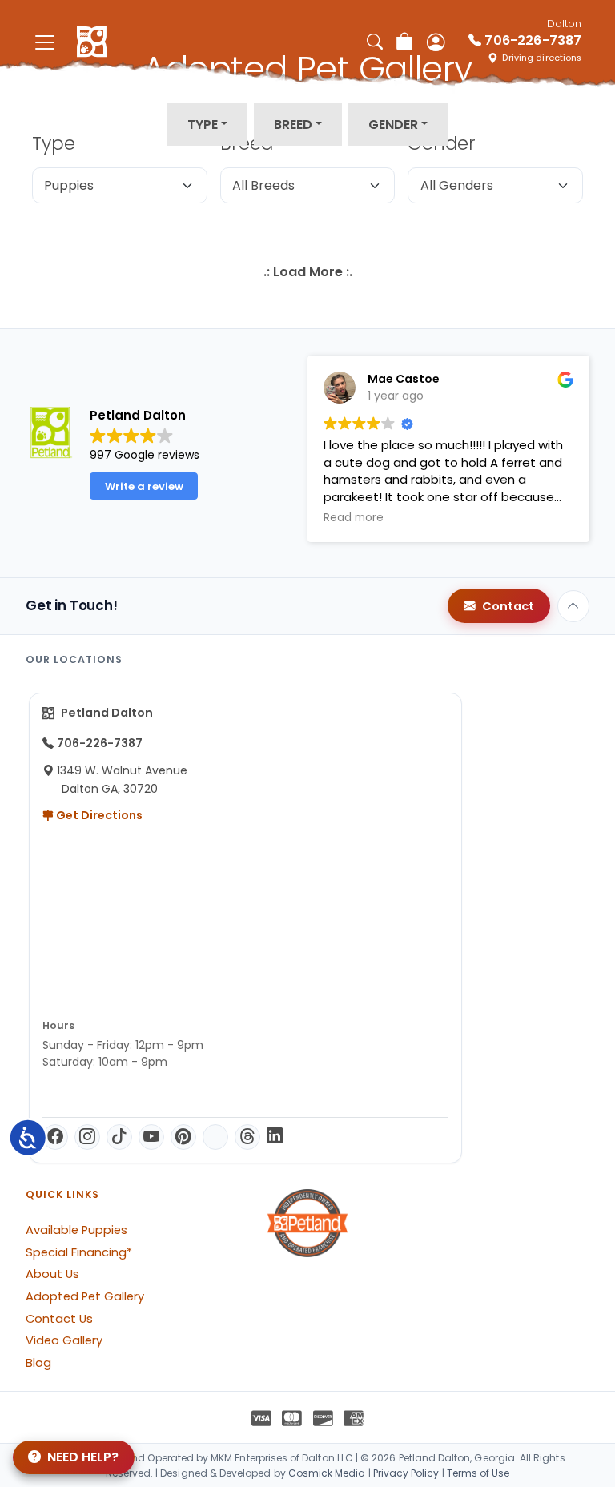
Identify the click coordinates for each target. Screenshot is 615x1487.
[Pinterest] (183, 1137)
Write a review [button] (144, 486)
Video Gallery (64, 1340)
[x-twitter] (215, 1137)
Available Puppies (76, 1230)
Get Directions (98, 815)
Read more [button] (354, 518)
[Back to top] (573, 606)
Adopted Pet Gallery (85, 1296)
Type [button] (202, 124)
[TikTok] (119, 1137)
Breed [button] (293, 124)
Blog (38, 1363)
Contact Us (59, 1319)
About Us (52, 1274)
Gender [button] (393, 124)
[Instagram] (87, 1137)
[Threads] (247, 1137)
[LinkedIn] (275, 1137)
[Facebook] (55, 1137)
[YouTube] (151, 1137)
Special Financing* (79, 1252)
